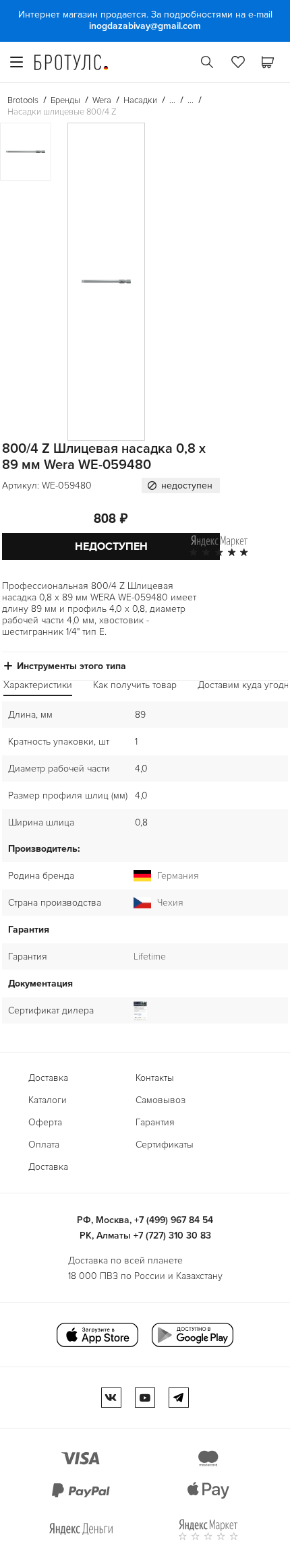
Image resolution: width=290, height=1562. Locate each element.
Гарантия (155, 1122)
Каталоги (47, 1100)
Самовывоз (160, 1100)
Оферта (45, 1122)
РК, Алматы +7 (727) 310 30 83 (145, 1235)
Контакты (155, 1078)
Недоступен (111, 546)
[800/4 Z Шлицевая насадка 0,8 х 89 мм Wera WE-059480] (106, 282)
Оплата (43, 1144)
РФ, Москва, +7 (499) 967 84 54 (145, 1220)
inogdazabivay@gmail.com (145, 26)
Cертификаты (165, 1144)
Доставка (48, 1078)
